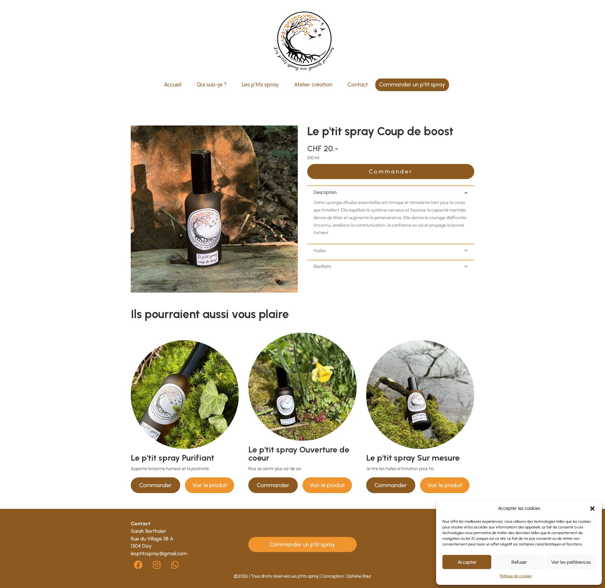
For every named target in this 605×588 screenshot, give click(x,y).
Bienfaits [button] (322, 266)
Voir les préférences (571, 562)
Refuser (519, 562)
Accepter (467, 562)
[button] (592, 508)
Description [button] (325, 192)
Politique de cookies (516, 576)
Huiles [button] (320, 250)
